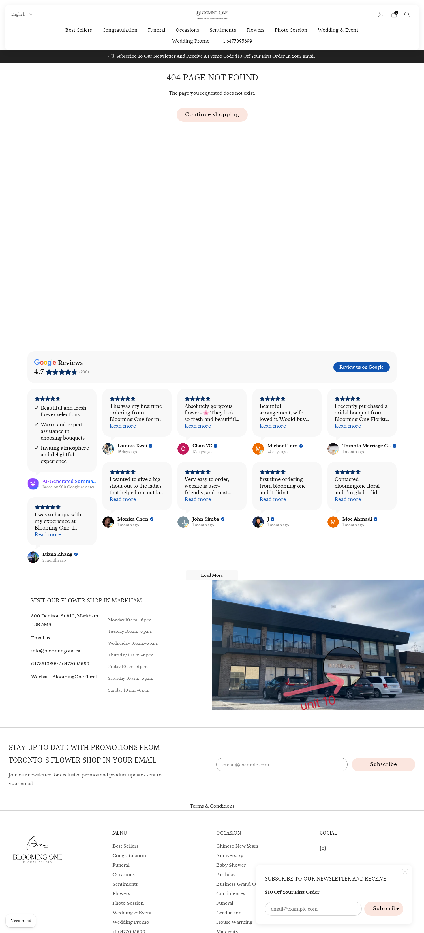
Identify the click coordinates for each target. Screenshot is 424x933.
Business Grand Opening (243, 884)
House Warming (234, 922)
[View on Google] (108, 449)
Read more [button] (123, 426)
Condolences (230, 893)
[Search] (407, 14)
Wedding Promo (191, 41)
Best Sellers (78, 30)
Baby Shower (231, 865)
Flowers (255, 30)
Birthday (226, 874)
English (19, 14)
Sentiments (223, 30)
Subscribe (386, 909)
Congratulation (120, 30)
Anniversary (229, 855)
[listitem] (212, 56)
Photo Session (291, 30)
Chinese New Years (237, 846)
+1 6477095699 (236, 41)
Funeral (156, 30)
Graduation (228, 912)
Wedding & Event (338, 30)
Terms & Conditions (212, 806)
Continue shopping (212, 115)
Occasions (187, 30)
